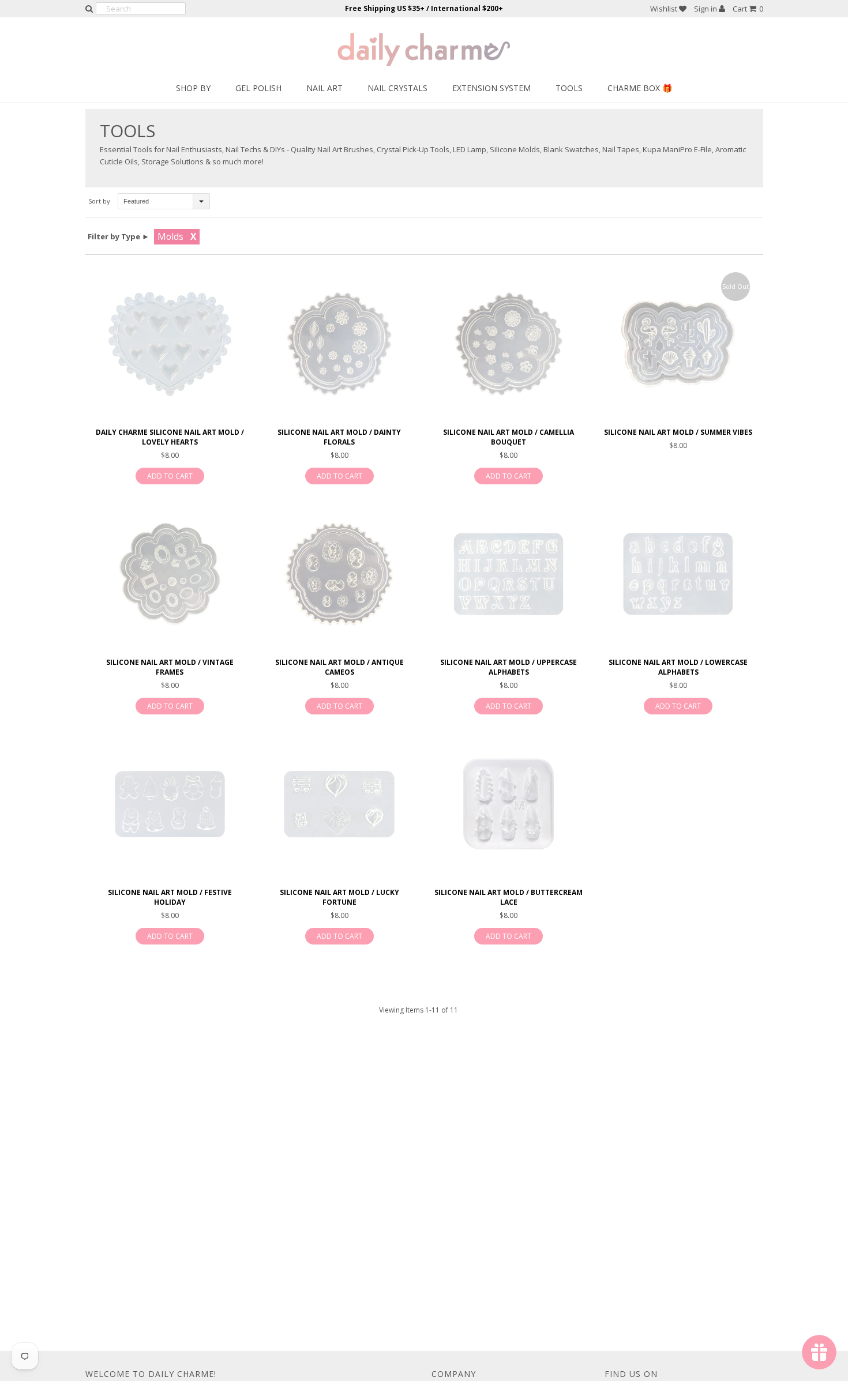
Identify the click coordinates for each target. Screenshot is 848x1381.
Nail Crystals (397, 87)
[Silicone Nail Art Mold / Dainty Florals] (339, 344)
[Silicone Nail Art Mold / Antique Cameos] (339, 574)
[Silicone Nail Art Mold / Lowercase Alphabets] (678, 574)
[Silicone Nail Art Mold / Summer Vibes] (678, 344)
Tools (569, 87)
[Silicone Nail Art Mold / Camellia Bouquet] (508, 344)
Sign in (706, 8)
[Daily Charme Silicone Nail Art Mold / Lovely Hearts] (169, 344)
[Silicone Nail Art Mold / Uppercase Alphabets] (508, 574)
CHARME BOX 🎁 (639, 87)
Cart (748, 8)
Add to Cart (170, 476)
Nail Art (324, 87)
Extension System (491, 87)
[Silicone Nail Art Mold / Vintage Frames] (169, 574)
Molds (170, 236)
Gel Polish (258, 87)
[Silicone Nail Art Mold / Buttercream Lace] (508, 804)
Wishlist (664, 8)
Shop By (193, 87)
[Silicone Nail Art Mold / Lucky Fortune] (339, 804)
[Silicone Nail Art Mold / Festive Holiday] (169, 804)
